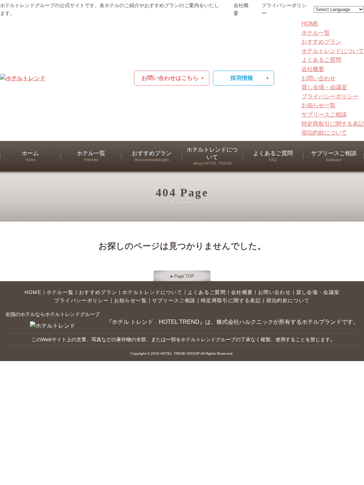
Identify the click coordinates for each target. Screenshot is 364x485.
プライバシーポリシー (284, 9)
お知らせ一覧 (318, 105)
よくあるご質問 (321, 60)
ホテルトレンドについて (332, 51)
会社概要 (241, 9)
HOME (309, 24)
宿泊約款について (324, 133)
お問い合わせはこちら (169, 78)
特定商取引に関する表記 (332, 124)
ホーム (30, 156)
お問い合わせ (318, 78)
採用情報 (241, 78)
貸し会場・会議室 (324, 87)
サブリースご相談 (324, 114)
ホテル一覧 (315, 33)
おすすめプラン (321, 42)
